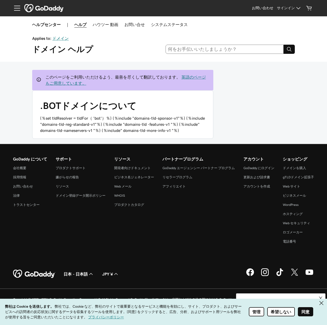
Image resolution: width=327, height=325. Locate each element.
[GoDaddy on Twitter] (294, 275)
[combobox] (225, 49)
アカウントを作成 (256, 186)
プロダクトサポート (71, 168)
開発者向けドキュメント (132, 168)
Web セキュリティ (296, 223)
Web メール (123, 186)
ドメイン (60, 38)
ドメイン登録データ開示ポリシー (81, 195)
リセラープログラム (177, 177)
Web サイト (291, 186)
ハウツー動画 (105, 24)
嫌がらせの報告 (67, 177)
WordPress (291, 204)
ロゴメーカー (293, 232)
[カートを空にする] (309, 8)
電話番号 (289, 241)
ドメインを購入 (294, 168)
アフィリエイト (174, 186)
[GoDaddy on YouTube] (309, 275)
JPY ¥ (107, 274)
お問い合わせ (23, 186)
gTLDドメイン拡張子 (298, 177)
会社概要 (19, 168)
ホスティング (293, 214)
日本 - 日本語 (76, 274)
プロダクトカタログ (129, 204)
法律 (16, 195)
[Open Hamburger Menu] (15, 8)
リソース (62, 186)
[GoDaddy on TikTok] (279, 275)
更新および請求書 (256, 177)
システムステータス (169, 24)
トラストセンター (26, 204)
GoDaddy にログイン (258, 168)
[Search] (289, 49)
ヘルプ (80, 24)
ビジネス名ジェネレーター (134, 177)
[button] (320, 298)
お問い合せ (134, 24)
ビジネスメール (294, 195)
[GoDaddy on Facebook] (250, 275)
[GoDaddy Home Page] (34, 274)
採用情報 (19, 177)
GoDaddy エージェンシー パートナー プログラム (198, 168)
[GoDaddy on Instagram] (265, 275)
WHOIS (119, 195)
